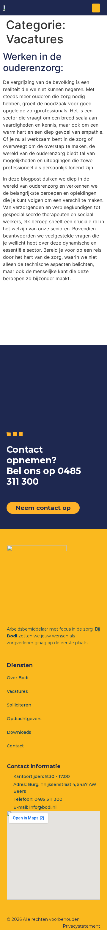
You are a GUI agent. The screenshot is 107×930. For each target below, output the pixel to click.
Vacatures (17, 691)
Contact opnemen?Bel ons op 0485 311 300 (44, 465)
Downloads (19, 732)
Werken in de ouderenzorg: (33, 62)
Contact (15, 746)
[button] (96, 8)
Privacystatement (81, 926)
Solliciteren (19, 705)
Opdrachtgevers (24, 718)
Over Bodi (17, 677)
